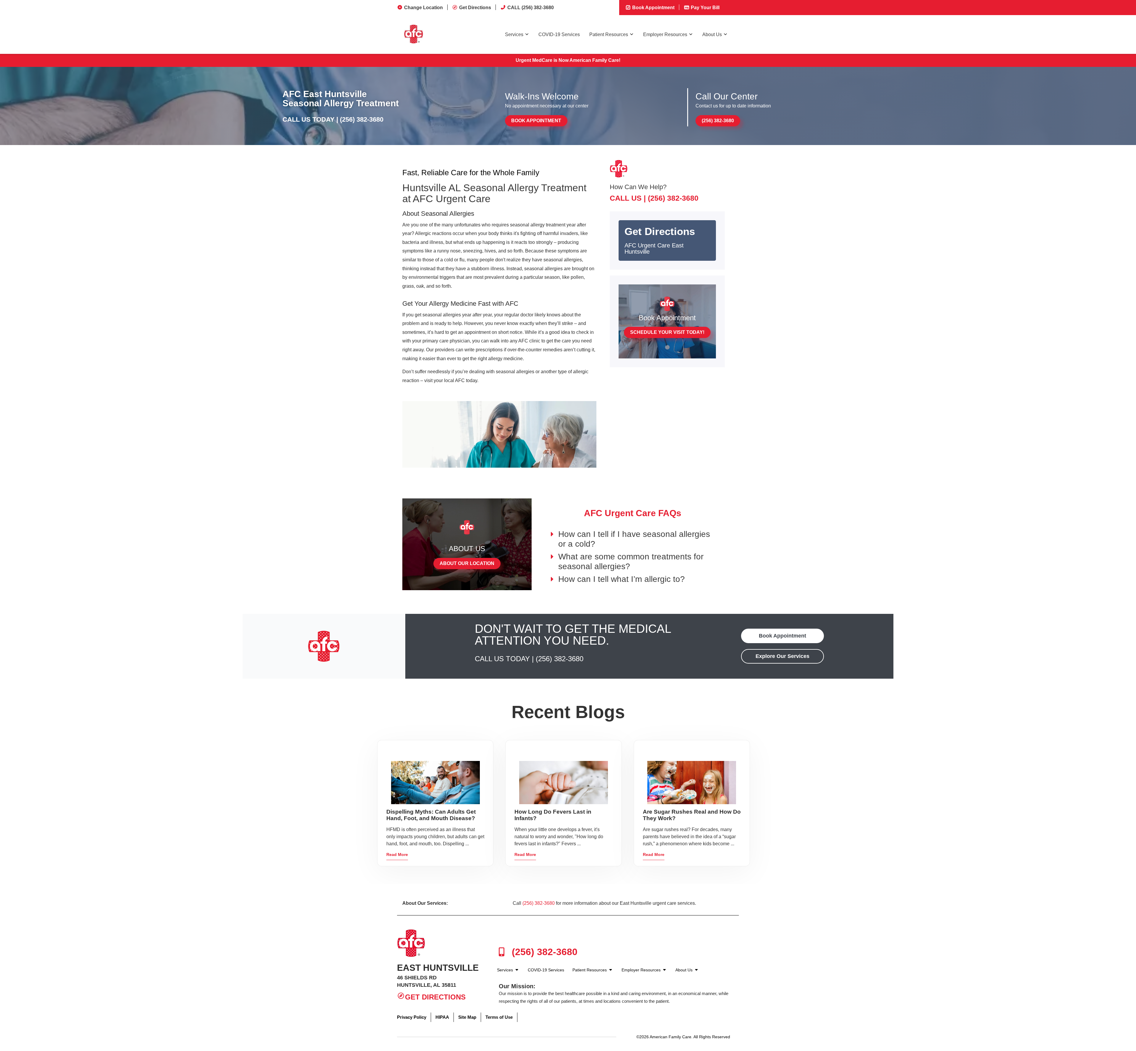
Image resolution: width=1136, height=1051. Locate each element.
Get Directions (475, 7)
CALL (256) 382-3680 (530, 7)
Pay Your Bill (704, 7)
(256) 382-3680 (361, 119)
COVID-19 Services (559, 34)
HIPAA (442, 1017)
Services (514, 34)
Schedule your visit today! (667, 332)
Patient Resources (608, 34)
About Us (712, 34)
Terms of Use (499, 1017)
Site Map (467, 1017)
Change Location (423, 7)
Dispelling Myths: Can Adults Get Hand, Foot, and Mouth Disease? (431, 815)
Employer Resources (665, 34)
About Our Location (467, 563)
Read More (397, 854)
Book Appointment (652, 7)
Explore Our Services (782, 656)
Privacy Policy (411, 1017)
